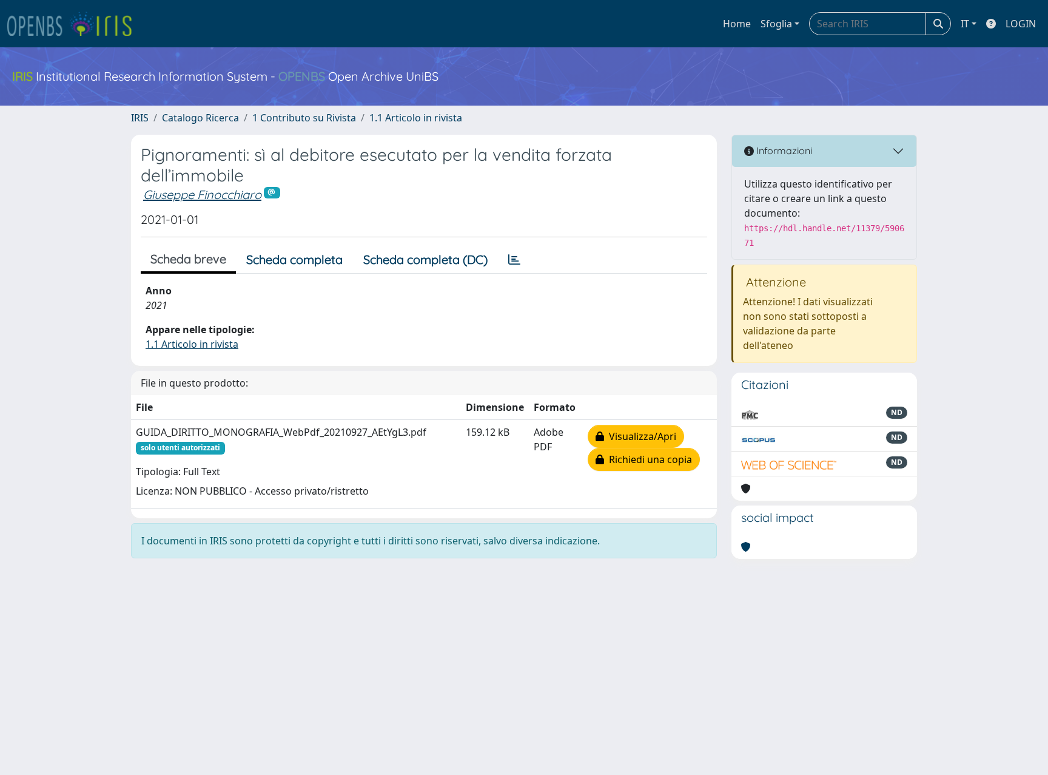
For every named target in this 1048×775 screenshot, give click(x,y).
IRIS (140, 117)
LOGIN (1021, 23)
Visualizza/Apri (640, 436)
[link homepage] (74, 23)
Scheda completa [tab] (294, 259)
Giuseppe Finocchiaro (202, 194)
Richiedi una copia (648, 459)
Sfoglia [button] (776, 23)
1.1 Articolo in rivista (415, 117)
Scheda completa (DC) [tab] (425, 259)
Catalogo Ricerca (200, 117)
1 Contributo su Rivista (304, 117)
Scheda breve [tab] (188, 258)
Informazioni (783, 150)
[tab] (514, 259)
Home (737, 23)
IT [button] (965, 23)
